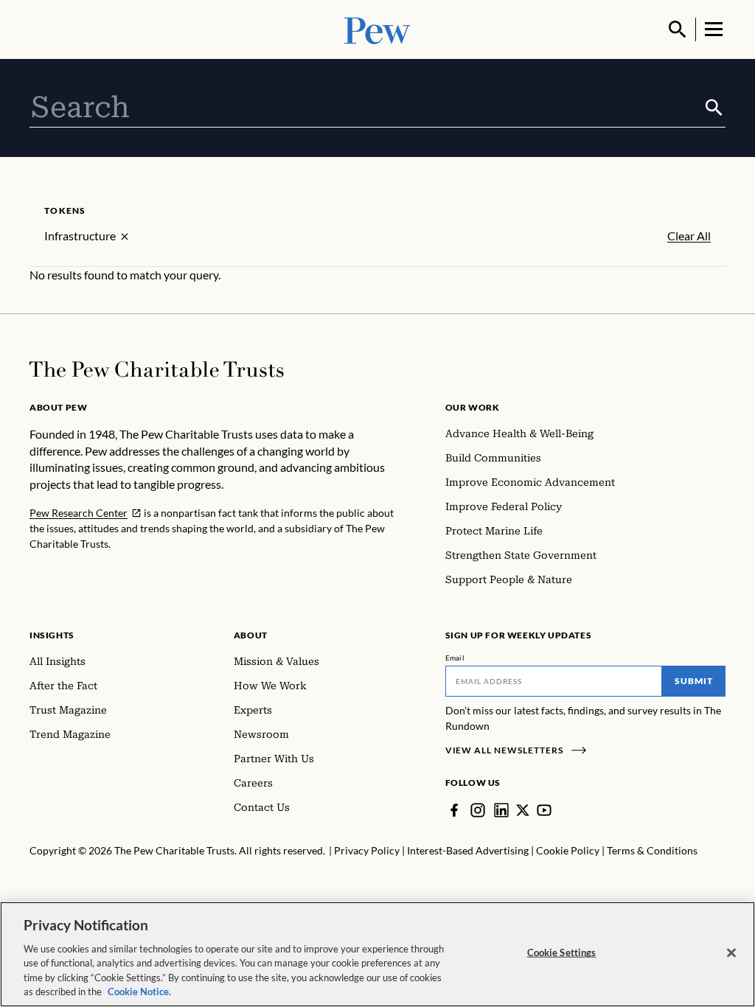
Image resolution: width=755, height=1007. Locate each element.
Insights (51, 635)
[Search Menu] (677, 29)
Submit (694, 680)
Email (455, 657)
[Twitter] (522, 810)
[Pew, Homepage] (377, 29)
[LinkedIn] (501, 810)
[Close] (731, 953)
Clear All (689, 236)
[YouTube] (544, 810)
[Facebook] (454, 810)
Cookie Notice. (139, 991)
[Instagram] (478, 810)
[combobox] (366, 107)
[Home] (156, 369)
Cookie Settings (561, 952)
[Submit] (714, 107)
